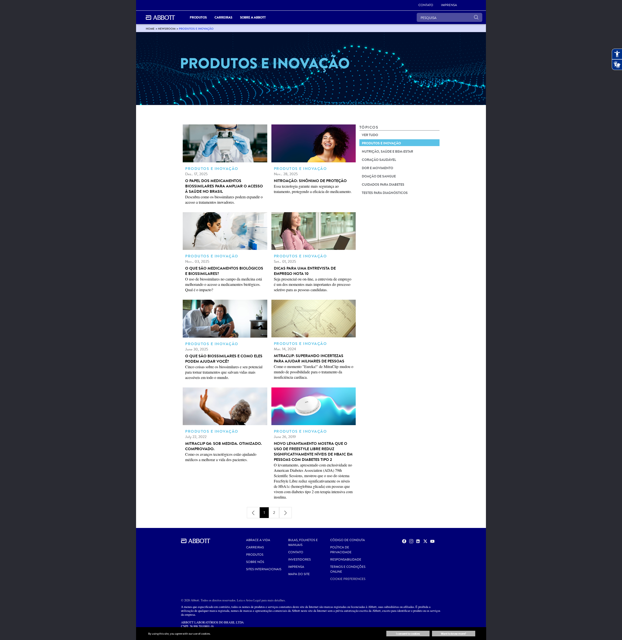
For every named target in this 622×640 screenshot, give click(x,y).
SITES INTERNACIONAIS (263, 569)
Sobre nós (255, 562)
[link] (150, 28)
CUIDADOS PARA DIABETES (383, 184)
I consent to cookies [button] (408, 633)
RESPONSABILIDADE (345, 559)
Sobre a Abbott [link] (253, 17)
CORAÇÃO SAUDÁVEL (379, 159)
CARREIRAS (255, 547)
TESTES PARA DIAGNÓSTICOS (385, 192)
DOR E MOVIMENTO (377, 168)
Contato (295, 552)
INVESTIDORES (299, 559)
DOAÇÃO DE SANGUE (379, 176)
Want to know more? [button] (453, 633)
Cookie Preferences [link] (347, 579)
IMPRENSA (296, 567)
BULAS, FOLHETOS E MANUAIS (303, 542)
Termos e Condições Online (347, 569)
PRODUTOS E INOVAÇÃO (381, 143)
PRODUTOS (254, 554)
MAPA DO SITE (299, 574)
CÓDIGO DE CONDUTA (347, 540)
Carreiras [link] (223, 17)
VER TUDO (370, 134)
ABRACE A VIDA (258, 540)
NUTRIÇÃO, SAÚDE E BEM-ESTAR (387, 151)
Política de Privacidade (341, 549)
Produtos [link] (198, 17)
